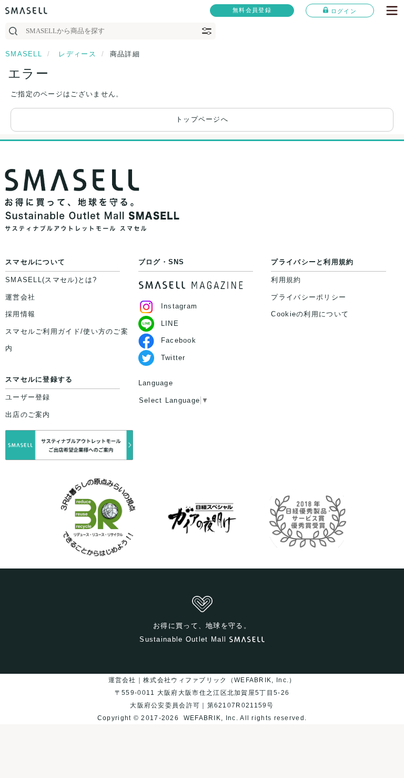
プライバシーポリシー (308, 297)
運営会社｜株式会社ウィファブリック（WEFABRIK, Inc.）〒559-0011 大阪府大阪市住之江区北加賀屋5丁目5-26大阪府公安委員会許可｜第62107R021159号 (202, 692)
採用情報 (20, 314)
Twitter (173, 358)
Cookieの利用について (310, 314)
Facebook (178, 340)
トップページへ (202, 119)
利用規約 (286, 280)
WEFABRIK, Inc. (210, 718)
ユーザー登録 (27, 397)
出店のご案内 (27, 414)
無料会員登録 (252, 10)
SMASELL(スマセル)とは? (51, 280)
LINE (170, 323)
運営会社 (20, 297)
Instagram (179, 306)
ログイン (344, 11)
